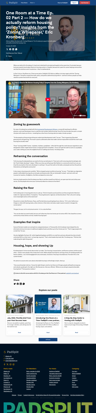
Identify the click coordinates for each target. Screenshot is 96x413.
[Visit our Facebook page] (4, 364)
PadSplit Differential (70, 315)
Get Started (84, 3)
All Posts (48, 339)
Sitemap (14, 395)
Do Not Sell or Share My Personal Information (48, 395)
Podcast (20, 53)
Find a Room (24, 2)
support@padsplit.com (11, 360)
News (46, 315)
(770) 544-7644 (9, 358)
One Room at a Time (11, 53)
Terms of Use (65, 395)
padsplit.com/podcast (72, 273)
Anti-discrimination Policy (77, 395)
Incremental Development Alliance (47, 129)
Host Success (10, 315)
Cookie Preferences (28, 395)
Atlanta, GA (8, 356)
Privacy (20, 395)
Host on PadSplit (63, 3)
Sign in (74, 3)
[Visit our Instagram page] (10, 364)
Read (19, 332)
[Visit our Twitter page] (7, 364)
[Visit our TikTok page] (13, 364)
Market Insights (19, 315)
